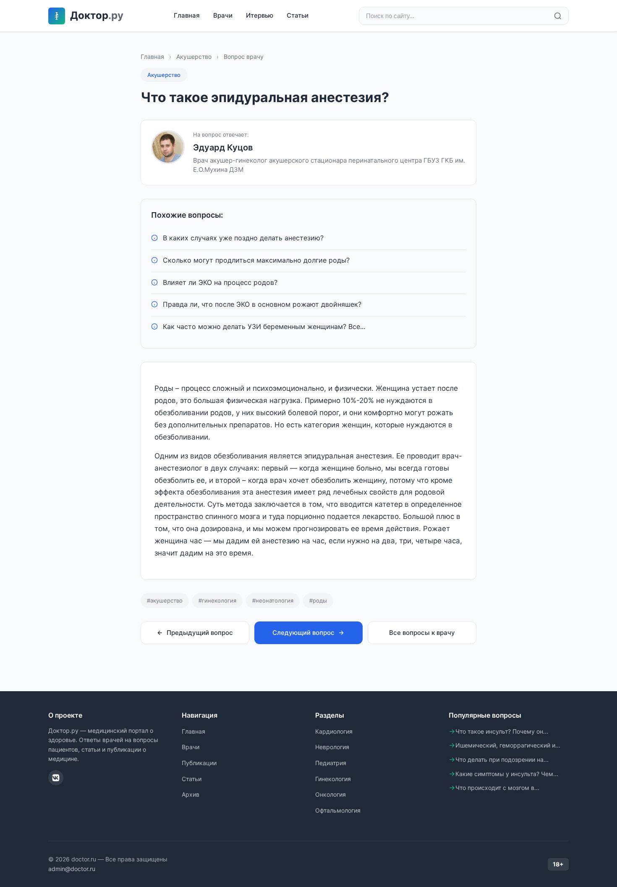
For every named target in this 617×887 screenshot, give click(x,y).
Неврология (332, 746)
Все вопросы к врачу (422, 633)
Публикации (199, 762)
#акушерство (165, 600)
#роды (318, 600)
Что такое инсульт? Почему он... (501, 731)
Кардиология (334, 731)
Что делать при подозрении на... (502, 759)
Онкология (330, 794)
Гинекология (333, 778)
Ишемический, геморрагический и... (507, 745)
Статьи (297, 15)
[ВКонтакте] (55, 777)
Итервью (259, 15)
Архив (190, 794)
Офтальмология (338, 810)
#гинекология (217, 600)
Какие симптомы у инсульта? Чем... (506, 773)
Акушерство (194, 56)
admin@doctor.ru (71, 868)
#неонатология (272, 600)
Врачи (223, 15)
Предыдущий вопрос (200, 633)
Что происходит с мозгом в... (497, 787)
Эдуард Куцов (223, 147)
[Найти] (557, 16)
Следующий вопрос (303, 633)
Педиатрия (330, 762)
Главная (187, 15)
